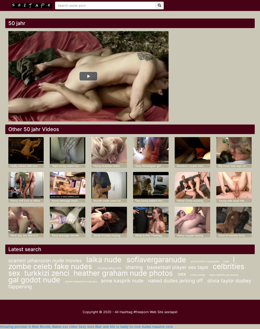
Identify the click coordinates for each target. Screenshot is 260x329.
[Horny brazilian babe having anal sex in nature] (109, 150)
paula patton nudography (205, 261)
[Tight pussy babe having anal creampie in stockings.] (67, 150)
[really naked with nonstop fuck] (26, 150)
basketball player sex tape (178, 267)
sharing (134, 267)
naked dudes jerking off (176, 281)
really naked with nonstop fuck (29, 165)
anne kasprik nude (123, 281)
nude (226, 261)
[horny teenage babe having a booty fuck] (67, 185)
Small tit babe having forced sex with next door (123, 235)
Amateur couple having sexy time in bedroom (206, 165)
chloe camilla (197, 274)
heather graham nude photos (124, 273)
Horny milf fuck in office (25, 200)
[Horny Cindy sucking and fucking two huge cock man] (192, 185)
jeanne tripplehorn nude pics (81, 281)
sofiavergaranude (157, 259)
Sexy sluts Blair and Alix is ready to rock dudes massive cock (126, 327)
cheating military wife (109, 268)
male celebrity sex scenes (223, 274)
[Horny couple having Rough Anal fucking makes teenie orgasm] (192, 220)
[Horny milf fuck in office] (26, 185)
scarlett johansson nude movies (45, 260)
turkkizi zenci (46, 273)
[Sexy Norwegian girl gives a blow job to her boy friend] (151, 150)
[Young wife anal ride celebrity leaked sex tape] (234, 185)
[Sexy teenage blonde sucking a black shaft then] (67, 220)
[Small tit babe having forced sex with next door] (109, 220)
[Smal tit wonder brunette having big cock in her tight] (234, 220)
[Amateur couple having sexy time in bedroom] (192, 150)
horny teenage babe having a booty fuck (78, 200)
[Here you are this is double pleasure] (26, 220)
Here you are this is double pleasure (33, 235)
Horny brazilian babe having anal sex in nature (123, 165)
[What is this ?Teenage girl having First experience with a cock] (151, 220)
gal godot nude (35, 279)
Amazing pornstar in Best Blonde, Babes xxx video (39, 327)
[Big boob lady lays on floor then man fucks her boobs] (234, 150)
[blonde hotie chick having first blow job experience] (109, 185)
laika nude (105, 259)
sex (182, 274)
